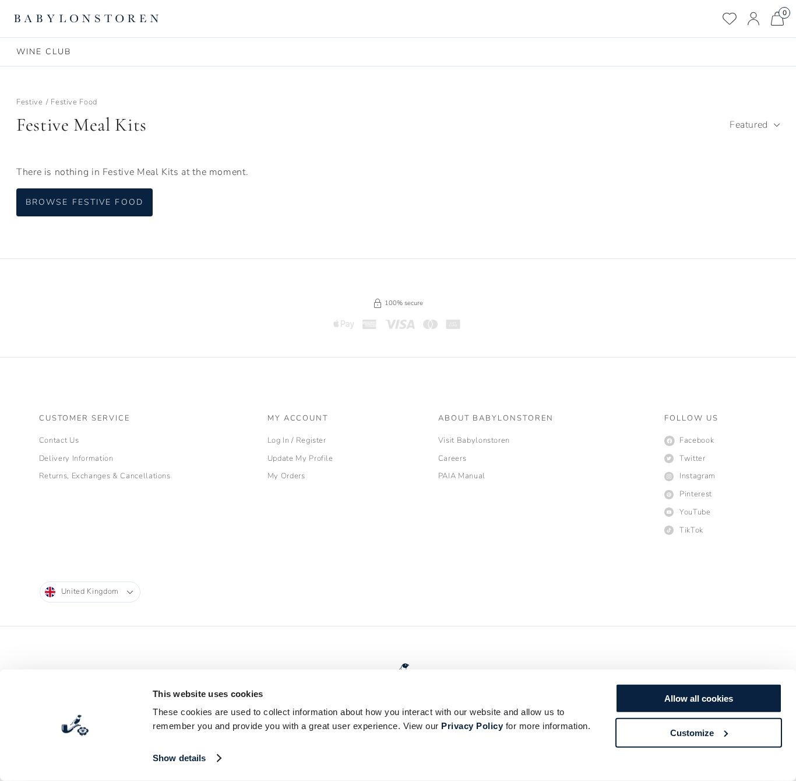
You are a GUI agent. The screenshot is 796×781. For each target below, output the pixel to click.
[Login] (753, 19)
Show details (179, 758)
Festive (29, 102)
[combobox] (755, 125)
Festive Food (74, 102)
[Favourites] (729, 19)
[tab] (43, 52)
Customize (692, 732)
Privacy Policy (472, 726)
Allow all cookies (698, 698)
